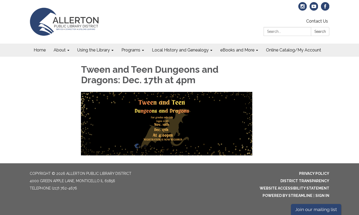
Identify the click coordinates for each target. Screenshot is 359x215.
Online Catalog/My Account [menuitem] (293, 50)
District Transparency (304, 181)
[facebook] (325, 9)
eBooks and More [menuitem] (237, 50)
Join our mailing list (316, 209)
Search (320, 31)
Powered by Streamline (287, 195)
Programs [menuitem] (130, 50)
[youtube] (314, 9)
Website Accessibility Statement (294, 188)
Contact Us (317, 21)
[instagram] (302, 9)
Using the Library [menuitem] (93, 50)
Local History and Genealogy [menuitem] (180, 50)
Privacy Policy (314, 173)
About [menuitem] (60, 50)
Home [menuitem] (40, 50)
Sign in (322, 195)
